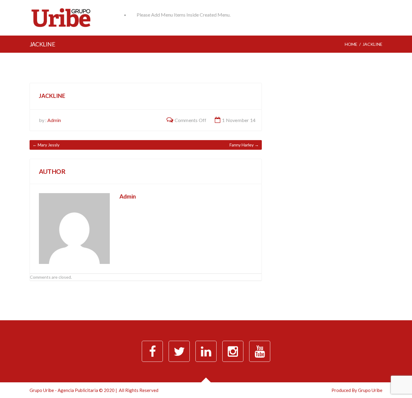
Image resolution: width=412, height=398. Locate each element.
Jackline (52, 95)
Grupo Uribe (370, 390)
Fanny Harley (242, 144)
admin (54, 120)
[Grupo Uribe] (61, 25)
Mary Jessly (48, 144)
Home (351, 44)
